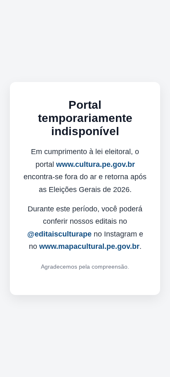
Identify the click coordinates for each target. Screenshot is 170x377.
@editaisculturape (59, 234)
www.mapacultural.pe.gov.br (89, 246)
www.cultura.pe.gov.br (95, 164)
